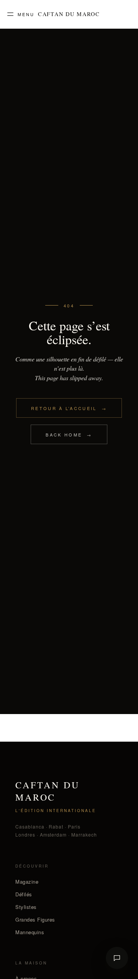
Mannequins (29, 932)
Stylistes (26, 906)
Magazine (26, 881)
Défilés (23, 894)
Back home (69, 434)
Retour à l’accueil (69, 408)
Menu (26, 14)
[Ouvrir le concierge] (117, 958)
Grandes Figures (35, 919)
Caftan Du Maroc (69, 14)
